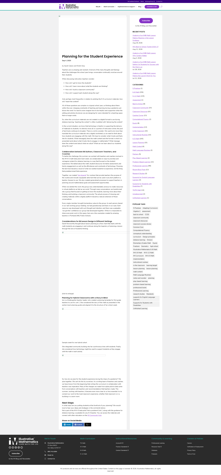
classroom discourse (140, 221)
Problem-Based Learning (141, 162)
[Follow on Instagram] (13, 447)
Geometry (144, 246)
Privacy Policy (191, 450)
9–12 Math (136, 96)
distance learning (139, 240)
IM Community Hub (94, 415)
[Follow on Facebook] (16, 447)
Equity (135, 123)
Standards (150, 294)
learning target (151, 265)
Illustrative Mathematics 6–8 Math (145, 249)
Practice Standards (121, 447)
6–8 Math (136, 92)
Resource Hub (156, 447)
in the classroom (139, 265)
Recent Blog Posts (139, 170)
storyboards (82, 175)
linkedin (68, 424)
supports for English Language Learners (144, 298)
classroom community (141, 218)
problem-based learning (142, 284)
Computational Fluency (141, 119)
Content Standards (121, 450)
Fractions (136, 246)
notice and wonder (139, 278)
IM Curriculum (138, 256)
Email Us (50, 455)
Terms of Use (191, 454)
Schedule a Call (152, 7)
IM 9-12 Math (149, 253)
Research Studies (139, 173)
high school (154, 246)
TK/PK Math (137, 190)
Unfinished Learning (140, 198)
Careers (189, 443)
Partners (136, 154)
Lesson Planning (138, 143)
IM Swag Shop (149, 1)
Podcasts (154, 454)
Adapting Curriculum (150, 208)
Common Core (138, 227)
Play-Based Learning (140, 158)
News (142, 1)
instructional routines (140, 262)
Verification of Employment (195, 447)
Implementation (138, 127)
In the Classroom (138, 131)
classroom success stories (142, 224)
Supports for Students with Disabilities (142, 304)
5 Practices (136, 88)
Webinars (154, 450)
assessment (146, 211)
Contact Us (159, 1)
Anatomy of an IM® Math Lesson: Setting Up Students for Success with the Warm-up (146, 64)
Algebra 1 (136, 211)
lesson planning (151, 269)
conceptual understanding (142, 234)
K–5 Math (136, 139)
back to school (138, 214)
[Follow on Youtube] (22, 447)
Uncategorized (138, 194)
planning (151, 278)
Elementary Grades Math (142, 243)
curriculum (137, 237)
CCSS (147, 214)
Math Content (137, 146)
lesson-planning (139, 269)
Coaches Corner (138, 115)
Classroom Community (140, 108)
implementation (138, 259)
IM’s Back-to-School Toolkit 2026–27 (145, 47)
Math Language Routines (141, 150)
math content (137, 272)
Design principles (149, 237)
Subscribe (146, 21)
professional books (139, 288)
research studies (139, 294)
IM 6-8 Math (137, 253)
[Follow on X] (19, 447)
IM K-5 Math (149, 256)
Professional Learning (140, 166)
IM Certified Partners (133, 1)
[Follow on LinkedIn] (10, 447)
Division (149, 240)
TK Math (82, 443)
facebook (79, 424)
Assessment (137, 100)
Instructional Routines (140, 135)
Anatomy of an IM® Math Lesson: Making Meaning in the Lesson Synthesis (144, 37)
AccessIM (119, 443)
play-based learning (140, 281)
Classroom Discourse (140, 112)
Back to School (138, 104)
